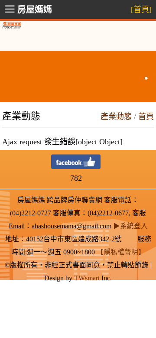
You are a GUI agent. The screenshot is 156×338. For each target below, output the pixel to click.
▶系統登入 (130, 226)
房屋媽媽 (34, 9)
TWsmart (87, 278)
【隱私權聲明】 (121, 252)
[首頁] (141, 9)
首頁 (146, 116)
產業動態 (116, 116)
